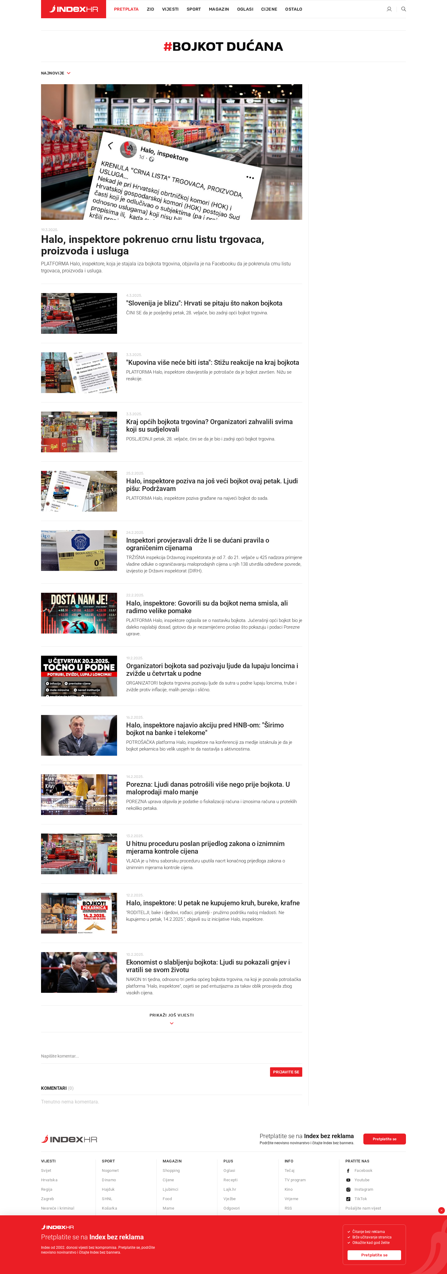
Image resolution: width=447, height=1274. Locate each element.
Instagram (364, 1189)
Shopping (171, 1170)
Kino (289, 1189)
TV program (295, 1180)
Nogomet (110, 1170)
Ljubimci (170, 1189)
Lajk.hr (230, 1189)
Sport (194, 9)
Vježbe (230, 1198)
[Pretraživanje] (401, 9)
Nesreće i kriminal (57, 1208)
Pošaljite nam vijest (363, 1208)
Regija (46, 1189)
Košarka (109, 1208)
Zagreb (47, 1198)
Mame (168, 1208)
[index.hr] (73, 9)
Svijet (46, 1170)
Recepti (230, 1180)
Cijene (269, 9)
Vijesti (170, 9)
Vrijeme (292, 1198)
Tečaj (290, 1170)
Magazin (172, 1161)
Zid (150, 9)
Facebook (363, 1170)
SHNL (107, 1198)
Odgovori (232, 1208)
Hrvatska (49, 1180)
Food (167, 1198)
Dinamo (109, 1180)
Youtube (362, 1180)
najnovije (52, 73)
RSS (288, 1208)
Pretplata (126, 9)
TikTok (361, 1198)
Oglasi (245, 9)
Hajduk (108, 1189)
